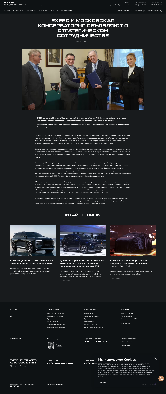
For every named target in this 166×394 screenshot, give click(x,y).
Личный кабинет (89, 313)
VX (11, 313)
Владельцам (31, 10)
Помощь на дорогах (90, 324)
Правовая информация (55, 384)
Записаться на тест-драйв (55, 313)
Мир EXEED (43, 10)
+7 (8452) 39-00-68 (139, 5)
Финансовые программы (55, 316)
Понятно (103, 382)
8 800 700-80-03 (96, 342)
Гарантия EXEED (89, 321)
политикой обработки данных (132, 364)
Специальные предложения (56, 324)
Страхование (51, 319)
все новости (81, 290)
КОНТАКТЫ (125, 323)
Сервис (86, 319)
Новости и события (127, 313)
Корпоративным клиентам (56, 327)
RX (11, 316)
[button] (156, 359)
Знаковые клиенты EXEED (130, 319)
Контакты (54, 10)
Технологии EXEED (127, 316)
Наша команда (67, 10)
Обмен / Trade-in (52, 321)
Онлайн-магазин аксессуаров (94, 327)
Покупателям (18, 10)
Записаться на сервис (91, 316)
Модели (7, 10)
